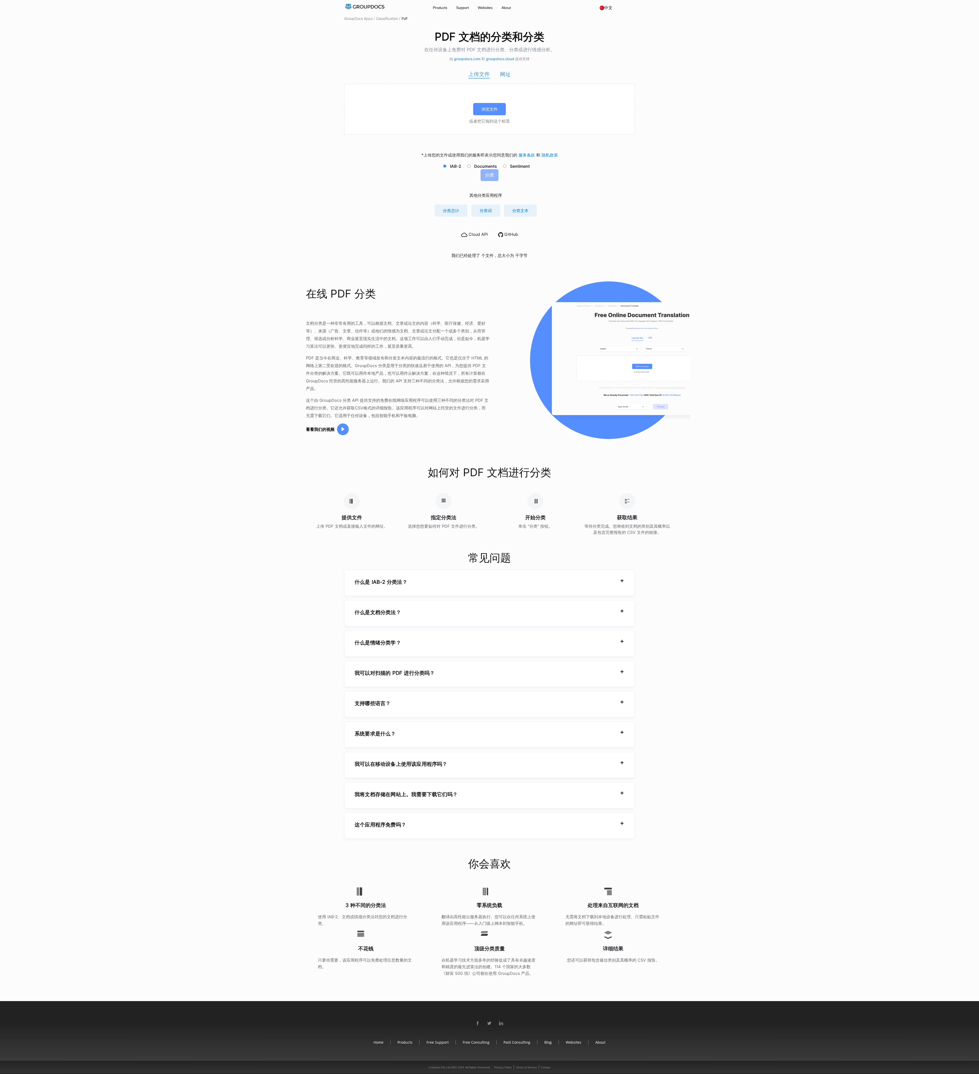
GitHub (510, 234)
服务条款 (527, 155)
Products (440, 8)
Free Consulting (476, 1042)
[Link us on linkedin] (501, 1023)
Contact (545, 1067)
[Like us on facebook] (477, 1023)
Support (462, 8)
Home (378, 1042)
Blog (548, 1042)
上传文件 (479, 74)
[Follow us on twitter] (489, 1023)
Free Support (438, 1042)
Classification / (388, 18)
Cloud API (477, 234)
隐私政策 (550, 155)
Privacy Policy (503, 1067)
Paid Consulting (517, 1042)
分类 (489, 175)
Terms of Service (526, 1067)
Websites (485, 8)
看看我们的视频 (320, 429)
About (506, 8)
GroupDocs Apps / (359, 18)
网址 (505, 74)
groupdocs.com (467, 59)
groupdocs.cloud (500, 59)
